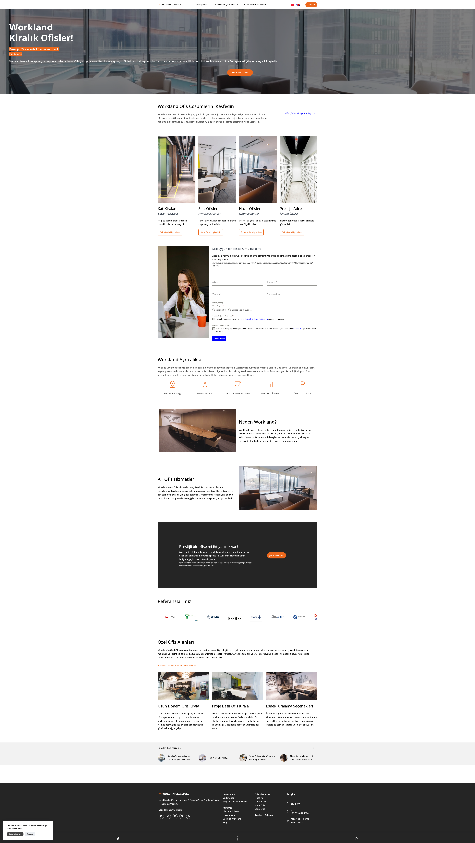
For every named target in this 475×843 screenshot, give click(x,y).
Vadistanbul (229, 797)
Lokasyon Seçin (218, 303)
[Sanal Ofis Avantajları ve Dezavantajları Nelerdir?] (161, 758)
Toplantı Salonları (264, 815)
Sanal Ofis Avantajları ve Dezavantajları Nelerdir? (179, 758)
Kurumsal (228, 807)
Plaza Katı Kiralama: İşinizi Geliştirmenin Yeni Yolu (302, 758)
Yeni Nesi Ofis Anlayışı (218, 757)
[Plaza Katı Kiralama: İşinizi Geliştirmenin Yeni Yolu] (284, 758)
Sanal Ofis (260, 808)
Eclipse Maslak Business (235, 801)
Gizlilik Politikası (231, 811)
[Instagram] (175, 816)
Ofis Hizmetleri (263, 794)
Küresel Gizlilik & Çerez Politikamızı (254, 319)
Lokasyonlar (201, 4)
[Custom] (356, 838)
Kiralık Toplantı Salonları (255, 4)
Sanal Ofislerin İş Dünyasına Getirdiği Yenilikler (262, 758)
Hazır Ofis (260, 805)
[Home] (119, 838)
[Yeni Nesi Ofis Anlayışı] (202, 758)
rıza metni (297, 328)
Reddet (30, 834)
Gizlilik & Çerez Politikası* (223, 316)
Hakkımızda (229, 815)
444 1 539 (295, 804)
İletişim (311, 4)
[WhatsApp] (188, 816)
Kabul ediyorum (15, 834)
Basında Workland (232, 818)
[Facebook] (168, 816)
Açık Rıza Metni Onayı (221, 325)
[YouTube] (181, 816)
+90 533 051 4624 (299, 813)
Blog (225, 822)
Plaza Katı (260, 797)
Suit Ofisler (260, 801)
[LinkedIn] (161, 816)
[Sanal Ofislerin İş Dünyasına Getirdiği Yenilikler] (243, 758)
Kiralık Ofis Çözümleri (225, 4)
